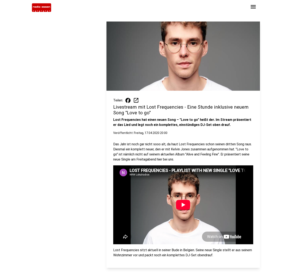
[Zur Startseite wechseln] (41, 7)
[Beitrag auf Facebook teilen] (128, 100)
